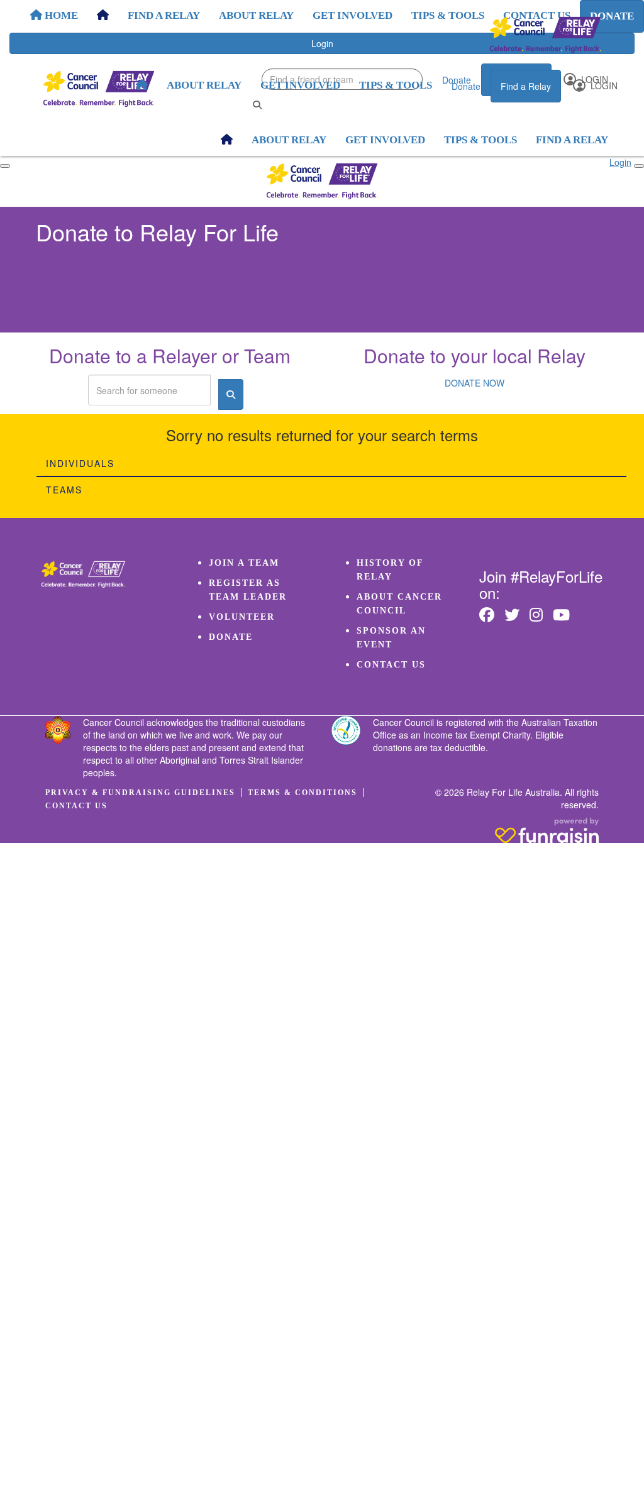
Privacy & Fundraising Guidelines (140, 792)
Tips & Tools (395, 85)
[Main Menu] (5, 166)
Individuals (80, 463)
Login (603, 85)
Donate (466, 86)
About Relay (204, 85)
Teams (64, 489)
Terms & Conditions (302, 792)
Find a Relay (526, 86)
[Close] (639, 166)
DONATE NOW (474, 382)
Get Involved (300, 85)
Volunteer (242, 617)
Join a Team (244, 563)
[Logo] (545, 35)
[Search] (257, 104)
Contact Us (391, 664)
